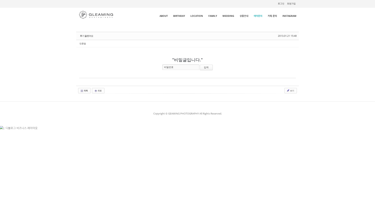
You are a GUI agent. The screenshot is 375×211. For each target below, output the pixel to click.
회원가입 (291, 3)
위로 (99, 90)
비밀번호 (168, 67)
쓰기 (292, 90)
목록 (85, 90)
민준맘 (82, 43)
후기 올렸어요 (86, 36)
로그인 (281, 3)
